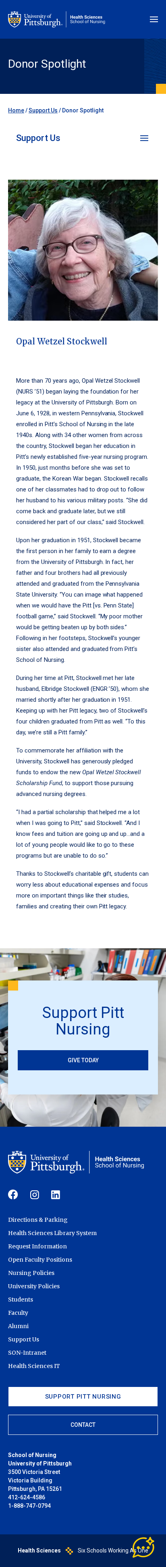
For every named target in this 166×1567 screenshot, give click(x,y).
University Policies (34, 1286)
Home (16, 110)
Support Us (43, 110)
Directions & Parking (38, 1219)
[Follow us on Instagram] (34, 1194)
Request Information (37, 1246)
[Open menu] (154, 19)
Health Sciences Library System (52, 1233)
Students (20, 1299)
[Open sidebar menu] (145, 138)
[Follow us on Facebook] (13, 1195)
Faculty (18, 1312)
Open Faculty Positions (40, 1259)
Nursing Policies (31, 1273)
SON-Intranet (27, 1352)
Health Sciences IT (34, 1366)
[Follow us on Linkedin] (55, 1194)
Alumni (18, 1326)
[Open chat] (144, 1547)
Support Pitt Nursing (83, 1396)
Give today (83, 1060)
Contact (83, 1425)
